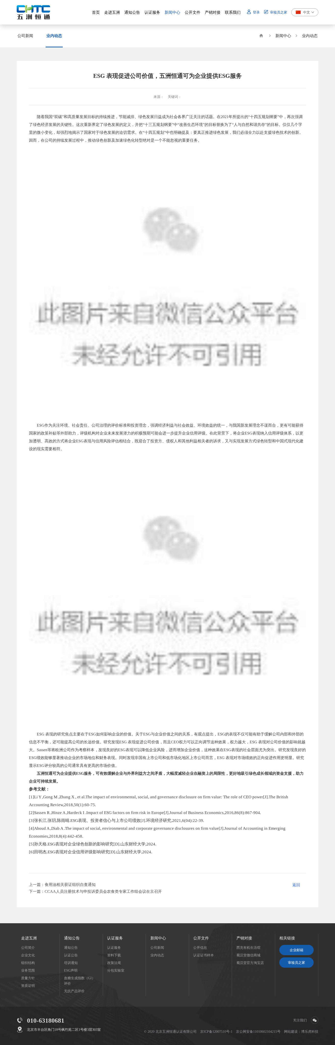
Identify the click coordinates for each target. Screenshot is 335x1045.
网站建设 (291, 1031)
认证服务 (115, 938)
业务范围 (28, 970)
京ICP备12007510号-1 (216, 1031)
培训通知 (71, 962)
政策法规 (114, 962)
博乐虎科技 (309, 1031)
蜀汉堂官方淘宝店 (250, 962)
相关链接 (287, 938)
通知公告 (72, 938)
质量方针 (28, 978)
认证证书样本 (203, 955)
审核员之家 (296, 962)
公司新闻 (157, 947)
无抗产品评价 (74, 991)
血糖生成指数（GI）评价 (79, 980)
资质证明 (28, 985)
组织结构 (28, 962)
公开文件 (201, 938)
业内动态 (310, 36)
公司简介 (28, 947)
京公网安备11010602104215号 (258, 1031)
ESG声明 (70, 970)
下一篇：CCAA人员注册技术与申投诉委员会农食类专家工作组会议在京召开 (95, 891)
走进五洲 (29, 938)
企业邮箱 (296, 950)
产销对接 (244, 938)
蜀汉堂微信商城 (248, 955)
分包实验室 (115, 970)
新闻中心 (283, 36)
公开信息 (200, 947)
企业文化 (28, 955)
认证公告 (71, 955)
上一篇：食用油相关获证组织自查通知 (62, 884)
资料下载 (114, 955)
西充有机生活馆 (248, 947)
